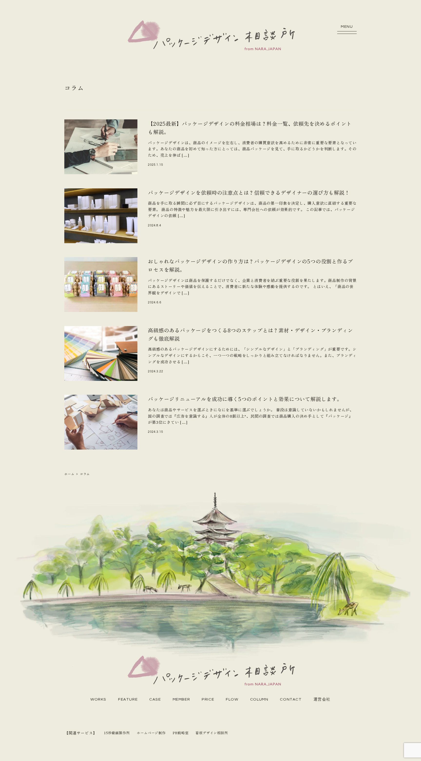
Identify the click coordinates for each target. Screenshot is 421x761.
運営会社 (322, 699)
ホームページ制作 (151, 732)
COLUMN (259, 699)
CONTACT (291, 699)
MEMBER (181, 699)
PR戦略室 (181, 732)
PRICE (208, 699)
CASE (155, 699)
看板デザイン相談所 (211, 732)
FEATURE (128, 699)
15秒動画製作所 (117, 732)
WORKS (98, 699)
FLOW (232, 699)
